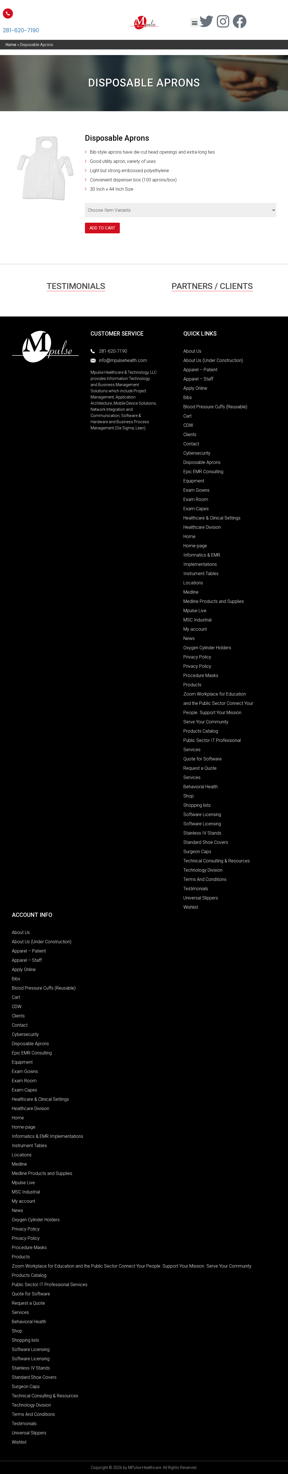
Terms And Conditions (204, 879)
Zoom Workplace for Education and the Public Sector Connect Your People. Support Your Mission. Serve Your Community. (132, 1266)
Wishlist (190, 907)
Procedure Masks (200, 675)
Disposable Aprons (201, 462)
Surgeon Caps (197, 851)
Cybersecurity (196, 453)
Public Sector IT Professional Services (49, 1284)
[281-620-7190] (8, 13)
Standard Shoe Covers (205, 842)
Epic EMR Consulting (203, 471)
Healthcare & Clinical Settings (211, 518)
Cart (187, 416)
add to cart (102, 228)
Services (192, 777)
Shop (188, 796)
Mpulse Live (194, 610)
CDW (188, 425)
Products (192, 684)
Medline (191, 592)
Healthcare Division (202, 527)
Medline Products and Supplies (213, 601)
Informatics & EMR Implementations (47, 1136)
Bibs (187, 397)
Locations (193, 583)
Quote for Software (202, 759)
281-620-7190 (21, 30)
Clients (189, 434)
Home (11, 44)
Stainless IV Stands (202, 833)
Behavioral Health (200, 786)
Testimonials (195, 888)
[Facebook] (240, 21)
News (189, 638)
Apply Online (195, 388)
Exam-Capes (196, 508)
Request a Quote (200, 768)
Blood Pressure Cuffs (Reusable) (215, 406)
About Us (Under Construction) (213, 360)
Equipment (193, 481)
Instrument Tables (201, 573)
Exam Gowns (196, 490)
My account (195, 629)
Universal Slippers (200, 898)
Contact (191, 443)
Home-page (195, 545)
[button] (194, 22)
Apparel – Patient (200, 369)
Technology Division (202, 870)
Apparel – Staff (198, 379)
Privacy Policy (197, 657)
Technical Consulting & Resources (216, 861)
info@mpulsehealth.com (123, 360)
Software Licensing (202, 814)
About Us (192, 351)
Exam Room (195, 499)
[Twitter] (206, 21)
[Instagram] (223, 21)
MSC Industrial (197, 620)
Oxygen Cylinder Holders (207, 647)
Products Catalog (200, 731)
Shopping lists (197, 805)
